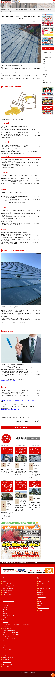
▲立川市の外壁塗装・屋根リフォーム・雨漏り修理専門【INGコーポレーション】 (19, 562)
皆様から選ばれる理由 (43, 581)
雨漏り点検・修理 (47, 82)
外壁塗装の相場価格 (7, 626)
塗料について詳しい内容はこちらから (9, 380)
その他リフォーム (47, 76)
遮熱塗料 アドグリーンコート (9, 630)
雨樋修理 (45, 74)
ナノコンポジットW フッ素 (9, 638)
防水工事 (45, 70)
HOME (4, 581)
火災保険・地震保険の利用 (44, 588)
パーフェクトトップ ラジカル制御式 (11, 632)
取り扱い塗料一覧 (7, 628)
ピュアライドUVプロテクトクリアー (11, 647)
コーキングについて (7, 664)
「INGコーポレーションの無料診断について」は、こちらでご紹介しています (18, 400)
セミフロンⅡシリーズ (7, 651)
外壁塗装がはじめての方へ (9, 586)
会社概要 (40, 601)
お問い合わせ (41, 605)
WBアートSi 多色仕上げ (8, 643)
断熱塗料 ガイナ (6, 636)
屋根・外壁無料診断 (47, 84)
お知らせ (40, 603)
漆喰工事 (45, 67)
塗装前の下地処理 (7, 662)
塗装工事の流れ (6, 659)
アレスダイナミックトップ (8, 653)
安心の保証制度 (42, 583)
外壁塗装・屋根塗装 (47, 52)
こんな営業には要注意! (43, 608)
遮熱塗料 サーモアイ (7, 645)
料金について (6, 619)
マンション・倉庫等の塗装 (8, 615)
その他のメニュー (42, 610)
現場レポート (41, 592)
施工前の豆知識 (6, 666)
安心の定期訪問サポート (44, 586)
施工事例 (40, 590)
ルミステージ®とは (7, 649)
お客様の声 (40, 594)
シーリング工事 (46, 72)
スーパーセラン (6, 655)
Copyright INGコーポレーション (24, 672)
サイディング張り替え (47, 69)
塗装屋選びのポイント (8, 588)
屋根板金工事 (46, 63)
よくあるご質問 (42, 597)
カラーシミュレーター (8, 657)
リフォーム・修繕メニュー (9, 594)
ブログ (39, 599)
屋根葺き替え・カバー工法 (8, 601)
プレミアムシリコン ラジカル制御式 (11, 634)
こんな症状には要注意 (8, 583)
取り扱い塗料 (48, 57)
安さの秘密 (5, 622)
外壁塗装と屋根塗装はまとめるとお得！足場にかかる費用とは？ (17, 624)
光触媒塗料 (5, 640)
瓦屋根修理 (45, 65)
